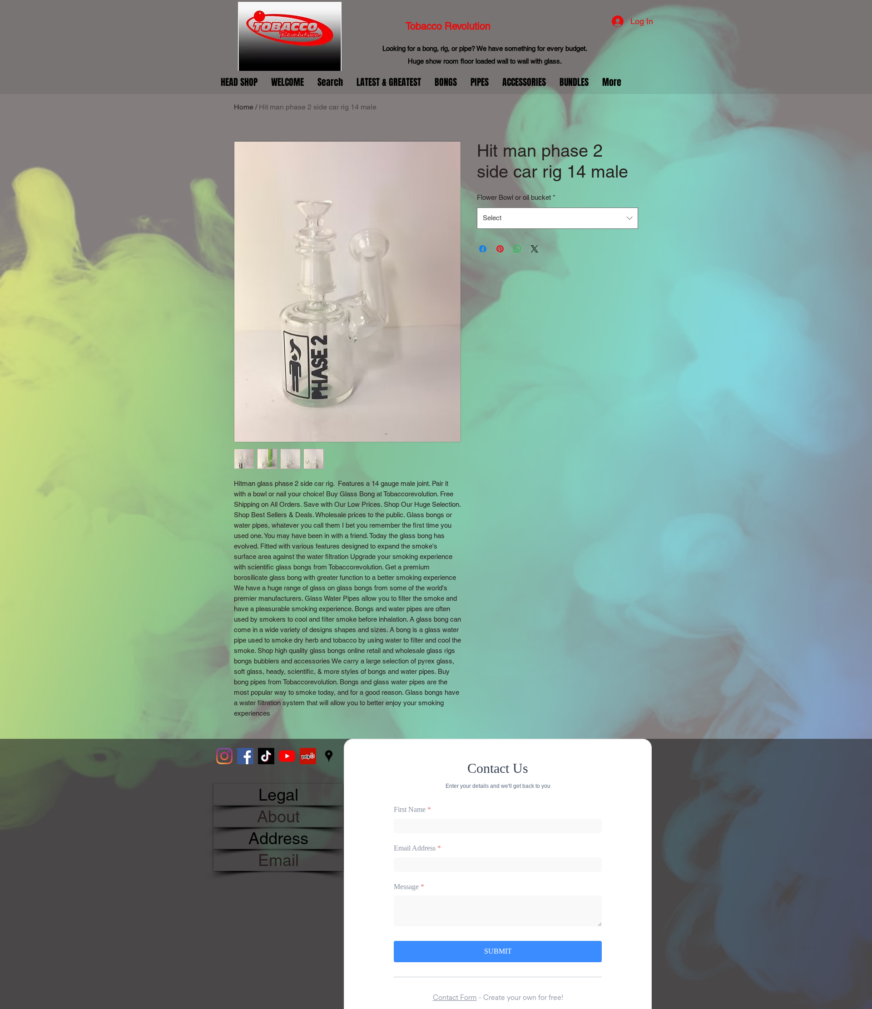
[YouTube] (287, 756)
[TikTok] (266, 756)
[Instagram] (224, 756)
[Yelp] (308, 756)
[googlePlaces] (329, 756)
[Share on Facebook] (482, 248)
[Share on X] (534, 248)
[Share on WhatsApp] (517, 248)
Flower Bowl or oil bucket (516, 197)
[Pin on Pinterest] (500, 248)
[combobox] (557, 218)
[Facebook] (245, 756)
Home (243, 107)
